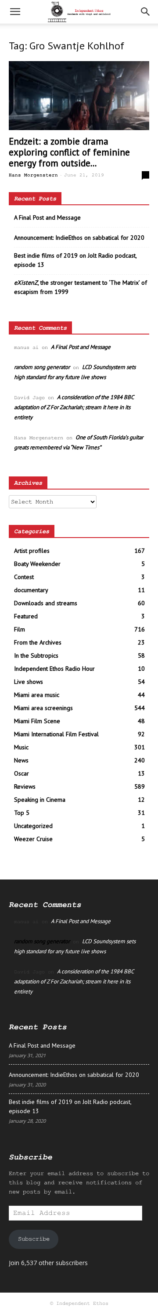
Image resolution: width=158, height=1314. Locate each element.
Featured (26, 616)
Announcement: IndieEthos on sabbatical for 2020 (79, 237)
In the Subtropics (36, 655)
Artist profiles (32, 551)
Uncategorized (33, 826)
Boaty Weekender (37, 564)
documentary (31, 590)
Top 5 (21, 813)
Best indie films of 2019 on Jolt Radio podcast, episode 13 (75, 260)
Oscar (21, 773)
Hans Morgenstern (33, 175)
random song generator (42, 367)
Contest (24, 577)
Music (21, 747)
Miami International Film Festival (56, 734)
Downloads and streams (45, 603)
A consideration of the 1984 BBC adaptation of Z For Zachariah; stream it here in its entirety (73, 407)
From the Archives (37, 642)
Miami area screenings (43, 708)
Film (19, 629)
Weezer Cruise (33, 839)
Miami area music (36, 695)
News (21, 760)
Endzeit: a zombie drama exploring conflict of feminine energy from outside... (69, 152)
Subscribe (34, 1238)
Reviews (25, 786)
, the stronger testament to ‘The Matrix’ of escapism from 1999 (80, 287)
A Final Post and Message (47, 217)
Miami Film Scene (37, 721)
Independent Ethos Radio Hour (54, 669)
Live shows (28, 682)
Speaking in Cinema (39, 800)
